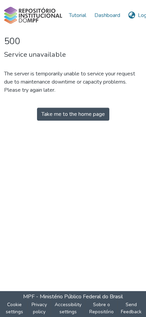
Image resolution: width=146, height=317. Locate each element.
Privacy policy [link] (39, 308)
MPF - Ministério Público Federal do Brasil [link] (73, 296)
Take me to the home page (73, 114)
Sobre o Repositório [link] (101, 308)
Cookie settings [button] (14, 308)
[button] (33, 15)
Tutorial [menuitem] (77, 15)
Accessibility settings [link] (68, 308)
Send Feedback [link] (131, 308)
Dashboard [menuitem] (107, 15)
